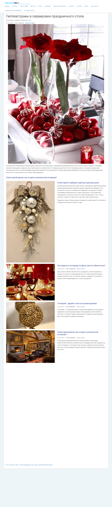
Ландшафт (47, 6)
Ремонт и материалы (59, 6)
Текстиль (79, 6)
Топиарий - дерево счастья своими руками (77, 303)
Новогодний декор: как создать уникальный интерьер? (31, 177)
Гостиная (15, 6)
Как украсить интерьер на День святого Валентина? (81, 265)
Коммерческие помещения (13, 10)
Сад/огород (94, 6)
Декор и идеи (24, 6)
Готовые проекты (29, 10)
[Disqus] (56, 389)
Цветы (86, 6)
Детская (33, 6)
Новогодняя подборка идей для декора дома (78, 183)
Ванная (7, 6)
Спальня (71, 6)
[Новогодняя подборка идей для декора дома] (30, 222)
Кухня (40, 6)
